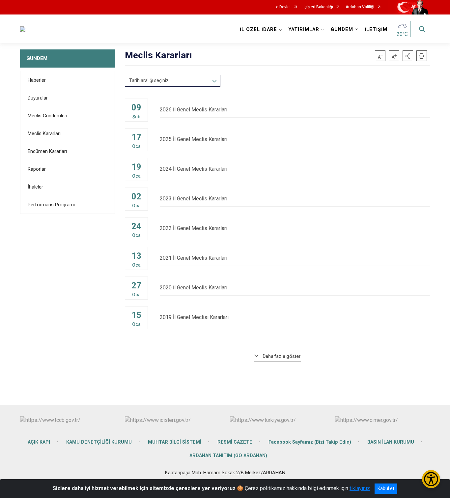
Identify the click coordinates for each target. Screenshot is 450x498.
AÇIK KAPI (39, 442)
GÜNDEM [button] (342, 29)
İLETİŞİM (376, 29)
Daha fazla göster (282, 356)
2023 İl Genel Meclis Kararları (193, 198)
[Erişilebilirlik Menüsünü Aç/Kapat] (431, 479)
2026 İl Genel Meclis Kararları (193, 109)
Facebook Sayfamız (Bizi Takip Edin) (309, 442)
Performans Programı (51, 205)
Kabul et (386, 488)
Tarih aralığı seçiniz (149, 80)
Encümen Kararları (47, 151)
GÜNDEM (36, 58)
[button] (408, 55)
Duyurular (38, 98)
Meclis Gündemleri (47, 116)
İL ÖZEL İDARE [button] (258, 29)
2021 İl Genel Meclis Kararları (193, 258)
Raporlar (37, 169)
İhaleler (35, 187)
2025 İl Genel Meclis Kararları (193, 139)
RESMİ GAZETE (234, 442)
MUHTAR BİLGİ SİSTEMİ (174, 442)
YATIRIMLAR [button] (304, 29)
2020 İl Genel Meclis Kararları (193, 287)
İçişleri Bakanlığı (318, 7)
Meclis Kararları (44, 133)
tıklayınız (360, 488)
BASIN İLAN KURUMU (390, 442)
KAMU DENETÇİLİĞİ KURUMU (99, 442)
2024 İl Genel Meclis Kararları (193, 169)
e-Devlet (283, 7)
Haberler (37, 80)
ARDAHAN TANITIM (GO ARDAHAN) (228, 455)
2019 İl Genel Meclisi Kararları (194, 317)
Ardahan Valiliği (360, 7)
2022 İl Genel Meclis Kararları (193, 228)
